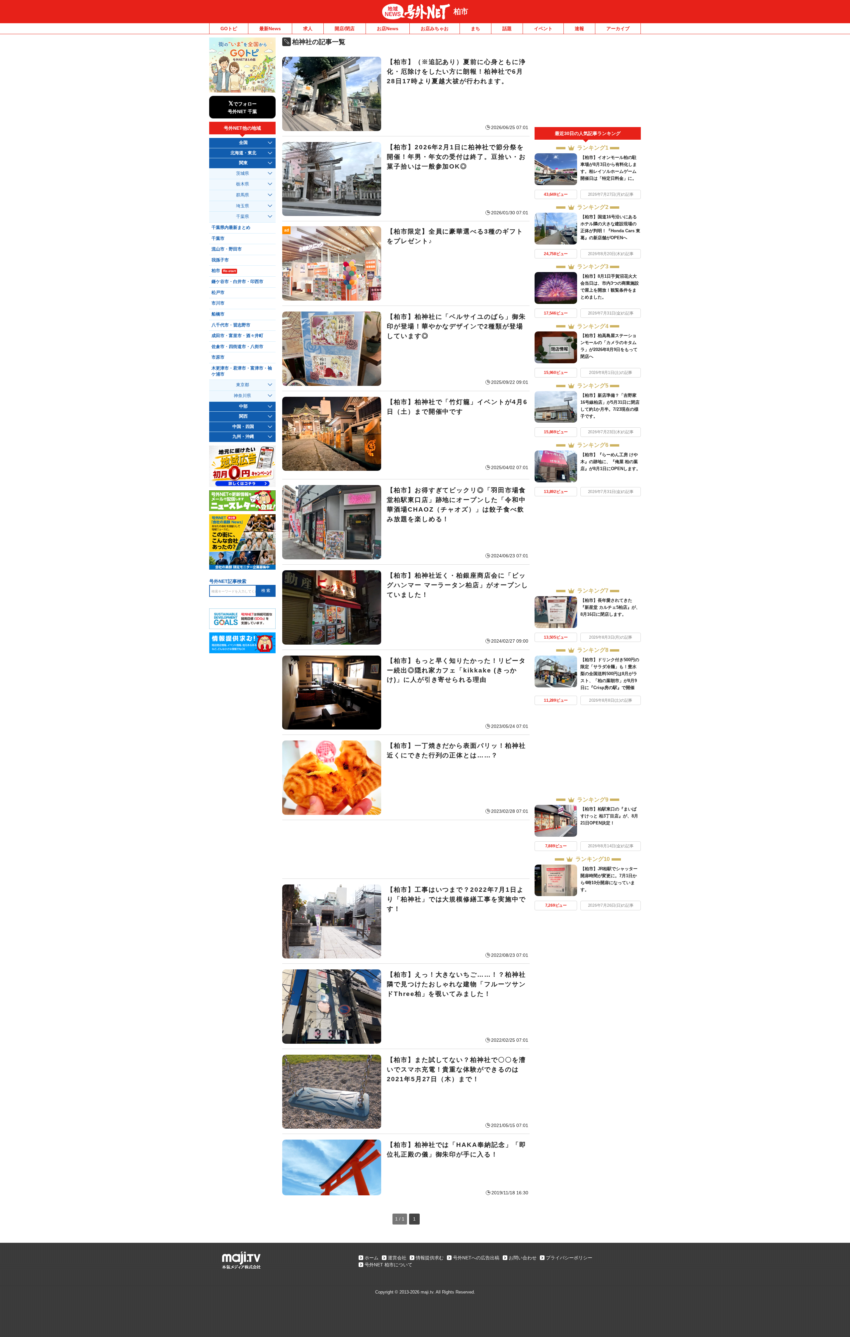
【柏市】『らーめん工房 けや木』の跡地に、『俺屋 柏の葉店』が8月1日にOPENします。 (610, 461)
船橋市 (218, 314)
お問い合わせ (523, 1257)
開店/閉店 (345, 28)
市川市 (218, 303)
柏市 (461, 11)
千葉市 (218, 238)
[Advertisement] (406, 849)
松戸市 (218, 292)
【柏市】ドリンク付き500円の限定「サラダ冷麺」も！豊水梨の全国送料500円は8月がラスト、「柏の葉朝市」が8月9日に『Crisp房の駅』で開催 (609, 673)
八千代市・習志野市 (231, 325)
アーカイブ (618, 28)
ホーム (372, 1257)
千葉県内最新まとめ (231, 227)
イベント (543, 28)
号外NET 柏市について (388, 1264)
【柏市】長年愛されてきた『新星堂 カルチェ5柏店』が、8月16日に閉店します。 (610, 607)
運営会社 (397, 1257)
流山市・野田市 (227, 249)
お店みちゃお (435, 28)
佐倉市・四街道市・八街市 (237, 346)
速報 (579, 28)
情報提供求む (430, 1257)
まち (475, 28)
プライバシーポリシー (569, 1257)
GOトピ (228, 28)
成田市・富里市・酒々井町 (237, 335)
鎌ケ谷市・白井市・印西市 (237, 281)
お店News (387, 28)
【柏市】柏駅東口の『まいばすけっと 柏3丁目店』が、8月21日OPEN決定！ (609, 816)
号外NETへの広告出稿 (476, 1257)
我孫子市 (220, 260)
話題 (507, 28)
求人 (307, 28)
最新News (270, 28)
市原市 (218, 357)
